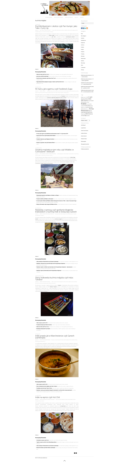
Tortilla (56, 92)
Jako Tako (54, 36)
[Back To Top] (64, 461)
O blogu (76, 17)
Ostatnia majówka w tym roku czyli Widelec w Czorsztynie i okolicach (54, 150)
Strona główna (48, 17)
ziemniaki (51, 31)
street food (45, 31)
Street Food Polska (84, 130)
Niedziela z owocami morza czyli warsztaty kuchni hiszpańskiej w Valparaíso (50, 263)
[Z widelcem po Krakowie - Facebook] (82, 28)
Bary (40, 30)
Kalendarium (83, 40)
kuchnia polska (71, 153)
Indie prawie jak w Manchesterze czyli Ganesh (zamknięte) (47, 261)
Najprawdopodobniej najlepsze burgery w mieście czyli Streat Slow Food (50, 81)
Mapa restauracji (69, 17)
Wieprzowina (44, 155)
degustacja (83, 99)
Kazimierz (62, 30)
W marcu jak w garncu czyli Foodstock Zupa (53, 89)
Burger (82, 97)
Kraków (46, 30)
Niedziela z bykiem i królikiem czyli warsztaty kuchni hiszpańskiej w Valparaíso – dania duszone (54, 267)
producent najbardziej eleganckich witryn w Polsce (56, 97)
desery (86, 99)
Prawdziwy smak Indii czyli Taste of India (44, 388)
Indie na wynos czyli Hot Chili (41, 322)
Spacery (82, 60)
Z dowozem (52, 399)
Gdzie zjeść (56, 30)
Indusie (59, 285)
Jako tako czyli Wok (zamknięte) (42, 76)
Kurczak (39, 92)
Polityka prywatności (85, 149)
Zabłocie (62, 92)
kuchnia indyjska (72, 30)
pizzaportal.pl (63, 406)
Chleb (52, 281)
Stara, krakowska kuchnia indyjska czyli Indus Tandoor (54, 278)
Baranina (52, 339)
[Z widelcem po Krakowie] (64, 14)
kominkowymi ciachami (70, 36)
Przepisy (82, 53)
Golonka (58, 153)
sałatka (39, 155)
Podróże (46, 153)
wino (55, 283)
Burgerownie (84, 97)
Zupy (67, 92)
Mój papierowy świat (85, 144)
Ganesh (36, 219)
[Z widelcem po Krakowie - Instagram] (83, 28)
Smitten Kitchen (84, 133)
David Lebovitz (84, 136)
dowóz (57, 399)
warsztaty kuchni (37, 215)
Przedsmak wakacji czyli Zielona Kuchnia (44, 324)
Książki (82, 49)
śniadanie (88, 115)
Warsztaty (52, 213)
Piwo (38, 283)
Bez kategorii (83, 35)
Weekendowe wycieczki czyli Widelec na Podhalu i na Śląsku (47, 195)
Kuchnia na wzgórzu (59, 219)
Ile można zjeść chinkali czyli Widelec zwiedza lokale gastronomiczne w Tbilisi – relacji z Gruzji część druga (56, 200)
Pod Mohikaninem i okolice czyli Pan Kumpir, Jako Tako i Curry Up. (56, 27)
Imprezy (43, 30)
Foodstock (63, 96)
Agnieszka (36, 30)
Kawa (82, 102)
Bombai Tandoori (53, 286)
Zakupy (82, 69)
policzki (44, 92)
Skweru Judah (51, 35)
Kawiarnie (43, 153)
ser (42, 31)
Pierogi (41, 92)
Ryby (50, 92)
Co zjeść (53, 30)
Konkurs (82, 44)
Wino (82, 65)
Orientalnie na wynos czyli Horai (42, 440)
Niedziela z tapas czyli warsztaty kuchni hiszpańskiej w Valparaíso (48, 270)
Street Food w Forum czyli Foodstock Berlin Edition (45, 135)
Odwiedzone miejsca (58, 17)
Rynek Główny (49, 283)
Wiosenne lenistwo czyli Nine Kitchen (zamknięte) (45, 447)
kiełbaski (65, 30)
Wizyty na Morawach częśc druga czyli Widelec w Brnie (46, 204)
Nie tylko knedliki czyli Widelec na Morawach (44, 198)
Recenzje (49, 30)
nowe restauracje (89, 107)
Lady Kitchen (83, 127)
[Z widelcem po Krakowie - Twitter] (85, 28)
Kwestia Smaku (84, 138)
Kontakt (82, 17)
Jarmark (89, 100)
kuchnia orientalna (74, 281)
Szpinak (52, 92)
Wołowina (48, 31)
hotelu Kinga (72, 157)
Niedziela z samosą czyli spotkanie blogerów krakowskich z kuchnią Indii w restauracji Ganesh (56, 210)
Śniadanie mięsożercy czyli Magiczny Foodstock (45, 139)
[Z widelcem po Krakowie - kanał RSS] (87, 28)
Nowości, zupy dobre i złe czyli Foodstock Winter (45, 142)
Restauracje (47, 92)
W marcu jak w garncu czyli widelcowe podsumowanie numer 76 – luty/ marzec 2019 (52, 133)
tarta (54, 92)
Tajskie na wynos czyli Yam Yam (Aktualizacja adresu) (46, 442)
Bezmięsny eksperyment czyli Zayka (43, 328)
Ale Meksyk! (83, 125)
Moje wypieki (83, 141)
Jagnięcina (61, 153)
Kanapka (92, 100)
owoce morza (83, 108)
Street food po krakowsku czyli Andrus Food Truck (46, 78)
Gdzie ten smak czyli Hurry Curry (42, 74)
